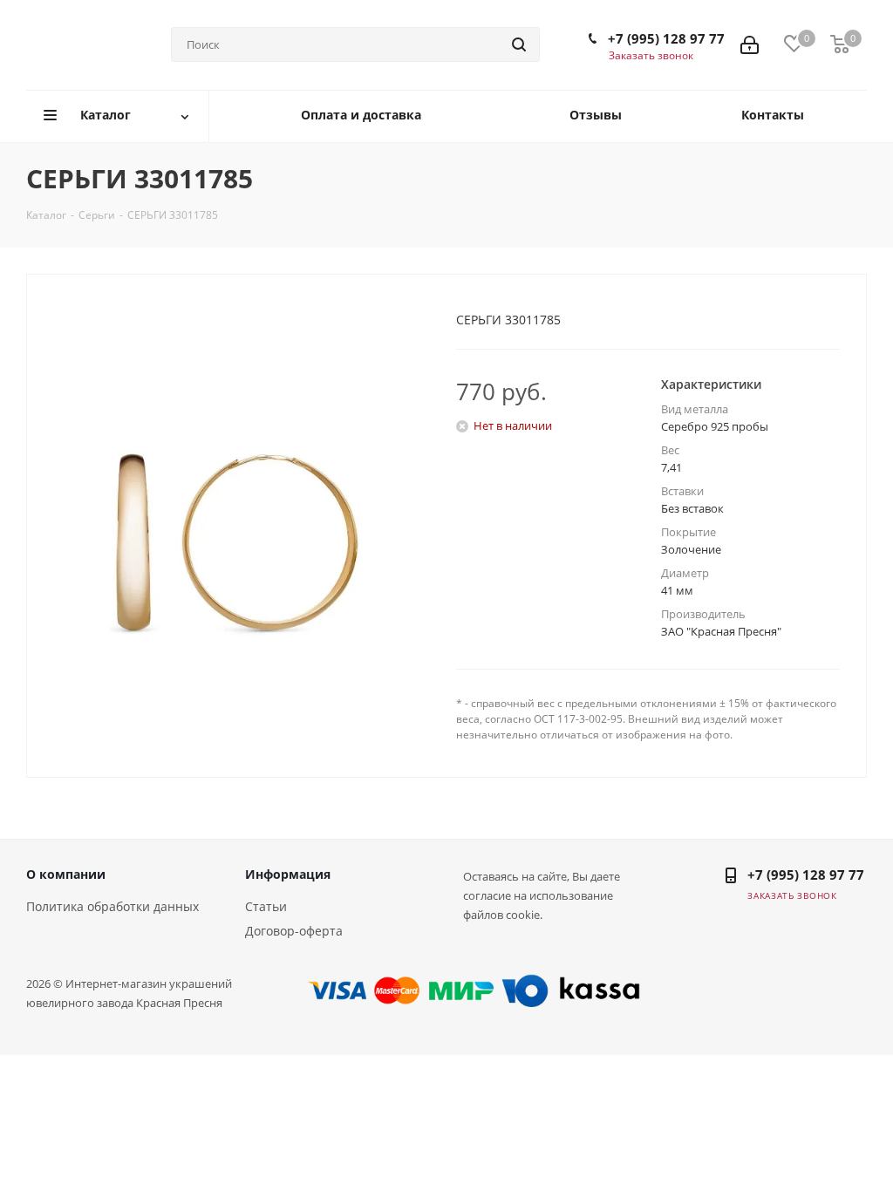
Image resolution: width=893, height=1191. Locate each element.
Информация (288, 874)
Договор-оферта (294, 930)
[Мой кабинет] (749, 45)
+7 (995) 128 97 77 (666, 38)
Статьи (266, 906)
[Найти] (519, 44)
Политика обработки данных (112, 906)
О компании (66, 874)
